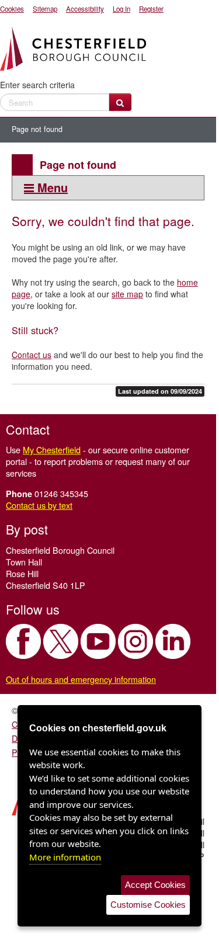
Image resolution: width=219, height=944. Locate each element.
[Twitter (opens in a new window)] (60, 641)
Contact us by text (39, 505)
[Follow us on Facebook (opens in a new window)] (23, 641)
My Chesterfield (52, 449)
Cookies (12, 8)
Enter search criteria (37, 85)
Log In (121, 8)
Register (151, 8)
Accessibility (85, 8)
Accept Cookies (155, 885)
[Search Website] (120, 102)
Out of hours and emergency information (81, 679)
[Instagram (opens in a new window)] (135, 641)
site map (127, 294)
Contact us (31, 354)
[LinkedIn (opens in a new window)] (172, 641)
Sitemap (45, 8)
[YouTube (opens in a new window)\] (98, 641)
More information (65, 857)
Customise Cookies (148, 905)
